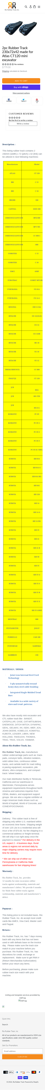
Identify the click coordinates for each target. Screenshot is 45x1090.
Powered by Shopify (32, 1082)
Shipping (5, 71)
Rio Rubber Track (18, 1082)
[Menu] (39, 6)
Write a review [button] (23, 123)
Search (5, 1024)
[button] (8, 64)
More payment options (21, 93)
